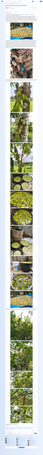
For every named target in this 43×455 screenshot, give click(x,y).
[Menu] (36, 10)
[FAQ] (18, 1)
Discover (6, 1)
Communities (13, 1)
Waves (9, 1)
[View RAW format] (32, 430)
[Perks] (33, 1)
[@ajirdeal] (6, 8)
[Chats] (34, 1)
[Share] (35, 10)
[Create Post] (36, 1)
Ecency (6, 3)
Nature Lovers (8, 3)
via (11, 429)
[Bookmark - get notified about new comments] (34, 10)
